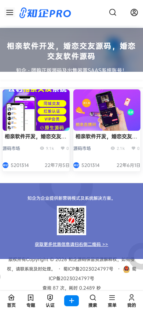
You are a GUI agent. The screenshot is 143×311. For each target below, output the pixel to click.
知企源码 (76, 259)
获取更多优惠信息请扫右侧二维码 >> (71, 244)
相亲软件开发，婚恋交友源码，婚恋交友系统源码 (35, 140)
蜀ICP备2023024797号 (88, 269)
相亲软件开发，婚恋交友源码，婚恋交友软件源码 (106, 140)
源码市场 (11, 148)
